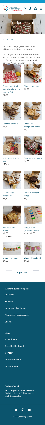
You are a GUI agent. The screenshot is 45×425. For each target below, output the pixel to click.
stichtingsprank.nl (13, 396)
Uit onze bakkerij (13, 359)
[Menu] (40, 8)
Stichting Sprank (25, 416)
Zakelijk (8, 321)
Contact (9, 352)
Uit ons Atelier (12, 366)
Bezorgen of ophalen (15, 308)
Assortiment (11, 339)
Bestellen (9, 294)
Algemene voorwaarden (17, 315)
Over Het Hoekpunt (14, 346)
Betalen (9, 301)
